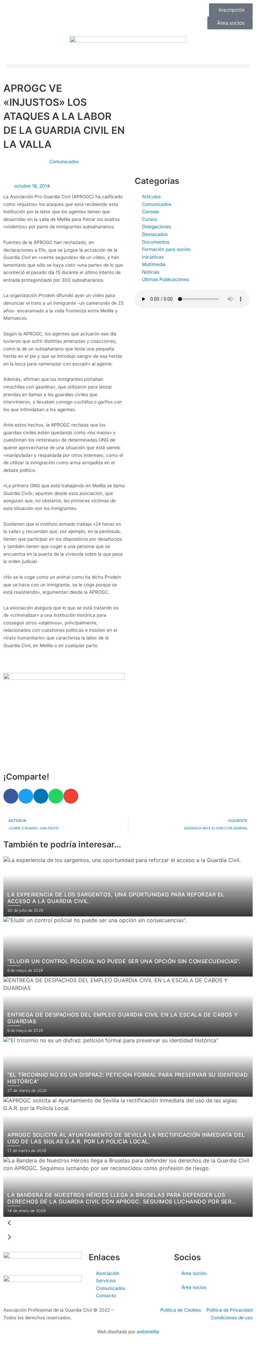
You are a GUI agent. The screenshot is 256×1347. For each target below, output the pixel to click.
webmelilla (148, 1331)
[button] (128, 66)
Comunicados (64, 161)
